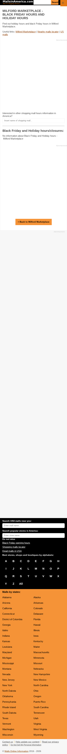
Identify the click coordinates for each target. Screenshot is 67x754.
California (7, 608)
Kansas (6, 641)
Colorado (38, 608)
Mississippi (8, 663)
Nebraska (38, 668)
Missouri (38, 663)
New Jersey (8, 679)
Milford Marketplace (26, 31)
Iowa (36, 635)
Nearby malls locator (48, 31)
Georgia (6, 624)
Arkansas (38, 602)
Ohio (36, 690)
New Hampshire (42, 674)
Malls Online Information (17, 751)
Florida (37, 619)
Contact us (7, 742)
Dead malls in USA (12, 551)
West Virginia (40, 729)
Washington (8, 729)
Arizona (6, 602)
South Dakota (9, 712)
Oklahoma (7, 696)
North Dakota (9, 690)
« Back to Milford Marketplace (33, 222)
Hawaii (37, 624)
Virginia (37, 723)
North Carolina (41, 685)
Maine (37, 646)
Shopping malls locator (13, 547)
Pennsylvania (9, 701)
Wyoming (38, 734)
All (21, 583)
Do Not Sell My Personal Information (26, 745)
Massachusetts (41, 652)
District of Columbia (12, 619)
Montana (6, 668)
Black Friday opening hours (16, 542)
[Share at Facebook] (54, 11)
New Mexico (40, 679)
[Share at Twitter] (58, 11)
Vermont (6, 723)
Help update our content (27, 742)
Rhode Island (9, 707)
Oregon (37, 696)
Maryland (7, 652)
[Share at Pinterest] (63, 11)
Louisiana (7, 646)
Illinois (37, 630)
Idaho (5, 630)
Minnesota (39, 657)
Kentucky (38, 641)
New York (7, 685)
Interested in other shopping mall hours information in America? (29, 114)
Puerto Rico (39, 701)
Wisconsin (7, 734)
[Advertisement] (33, 75)
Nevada (6, 674)
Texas (5, 718)
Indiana (6, 635)
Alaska (37, 597)
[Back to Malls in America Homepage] (18, 2)
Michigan (7, 657)
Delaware (38, 613)
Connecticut (8, 613)
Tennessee (39, 712)
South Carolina (41, 707)
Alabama (6, 597)
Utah (36, 718)
